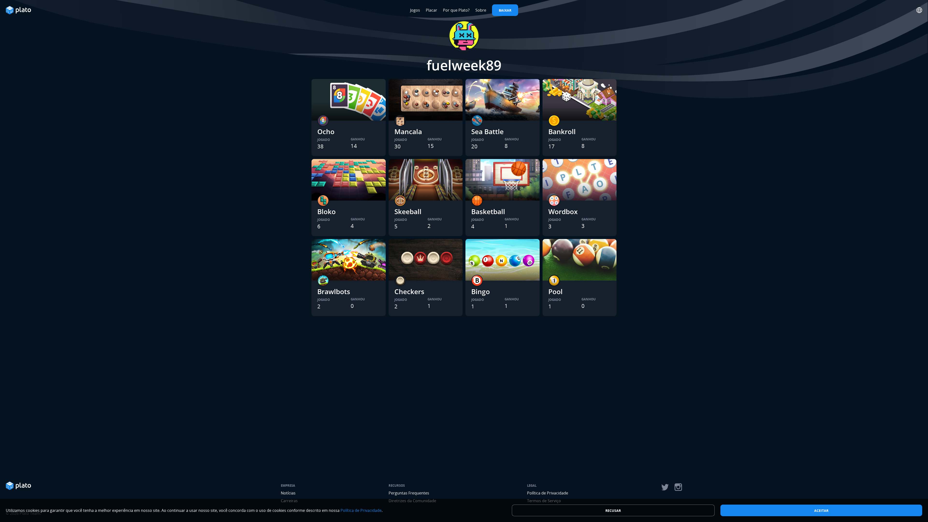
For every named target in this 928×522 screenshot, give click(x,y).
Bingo (480, 291)
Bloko (326, 211)
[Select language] (919, 10)
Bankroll (562, 131)
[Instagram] (678, 487)
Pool (555, 291)
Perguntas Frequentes (409, 493)
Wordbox (563, 211)
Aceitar (821, 510)
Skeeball (407, 211)
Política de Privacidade (547, 493)
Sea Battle (487, 131)
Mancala (408, 131)
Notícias (288, 493)
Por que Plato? (456, 10)
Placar (431, 10)
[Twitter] (665, 487)
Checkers (409, 291)
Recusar (613, 510)
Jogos (415, 10)
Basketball (488, 211)
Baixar (505, 10)
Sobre (480, 10)
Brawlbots (333, 291)
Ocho (325, 131)
